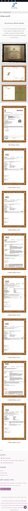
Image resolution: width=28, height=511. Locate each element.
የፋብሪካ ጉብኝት (3, 473)
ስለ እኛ (1, 470)
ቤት (1, 12)
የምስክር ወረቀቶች (7, 12)
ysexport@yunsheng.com (8, 462)
